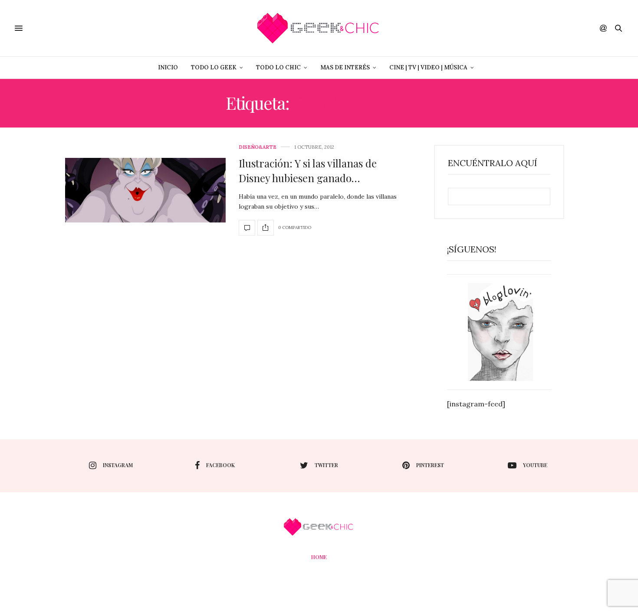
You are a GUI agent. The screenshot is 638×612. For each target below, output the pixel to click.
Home (319, 556)
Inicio (168, 67)
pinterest (430, 464)
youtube (535, 464)
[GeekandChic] (318, 28)
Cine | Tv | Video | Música (428, 67)
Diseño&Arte (257, 147)
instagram (118, 464)
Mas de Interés (345, 67)
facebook (220, 464)
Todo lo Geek (214, 67)
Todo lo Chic (278, 67)
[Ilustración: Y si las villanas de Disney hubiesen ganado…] (145, 190)
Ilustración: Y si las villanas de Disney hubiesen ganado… (308, 170)
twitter (326, 464)
